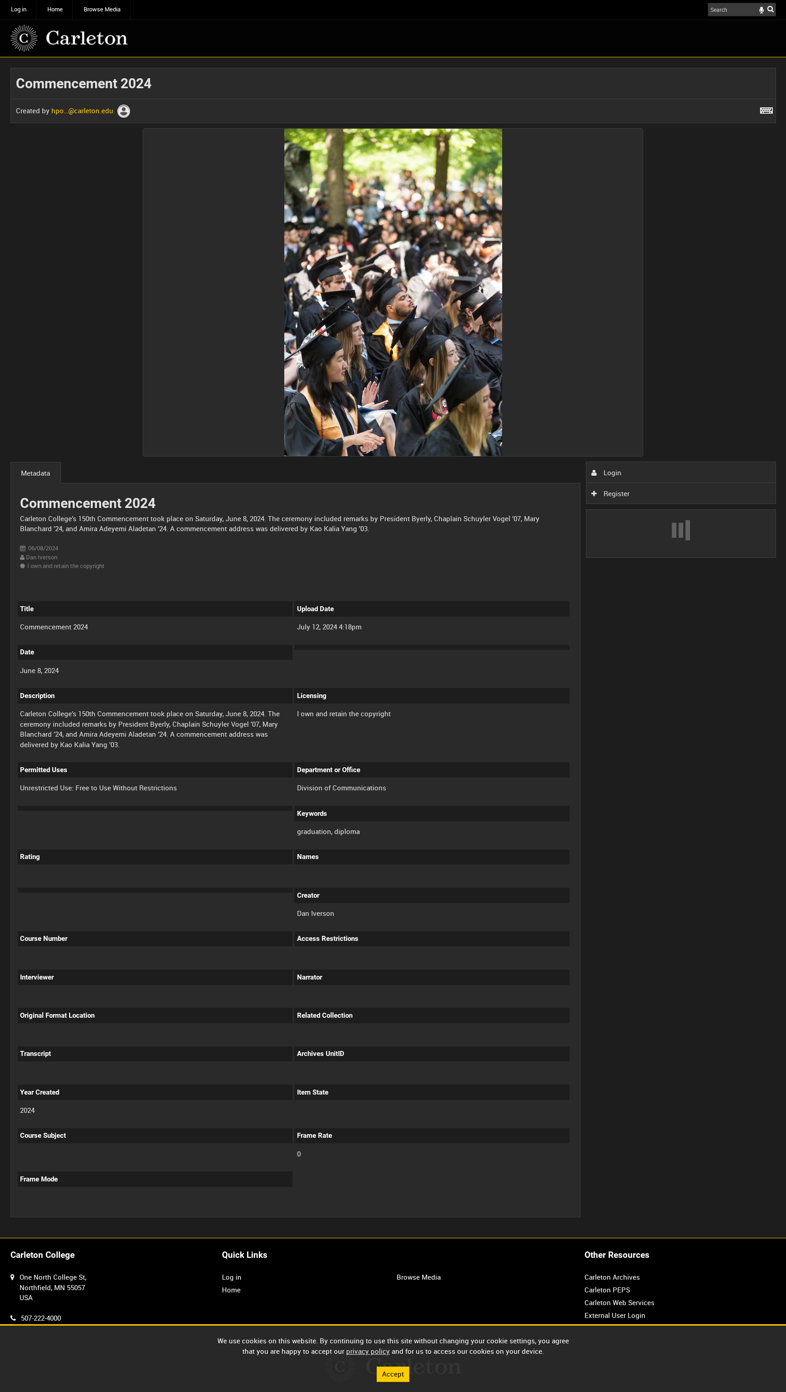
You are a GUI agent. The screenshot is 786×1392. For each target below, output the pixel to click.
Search (770, 8)
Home (55, 9)
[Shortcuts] (766, 108)
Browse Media (102, 9)
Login (611, 472)
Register (616, 493)
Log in (18, 9)
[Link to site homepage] (69, 38)
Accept (393, 1373)
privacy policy (368, 1351)
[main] (393, 647)
